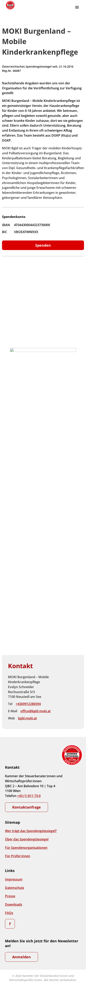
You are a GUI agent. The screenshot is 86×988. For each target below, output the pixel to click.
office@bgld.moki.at (35, 711)
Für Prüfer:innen (17, 856)
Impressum (13, 879)
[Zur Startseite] (10, 5)
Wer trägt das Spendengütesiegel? (31, 831)
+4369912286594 (28, 704)
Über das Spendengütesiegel (26, 839)
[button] (77, 7)
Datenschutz (14, 888)
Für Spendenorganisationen (26, 847)
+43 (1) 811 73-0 (29, 796)
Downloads (13, 904)
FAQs (9, 913)
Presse (10, 896)
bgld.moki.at (27, 718)
